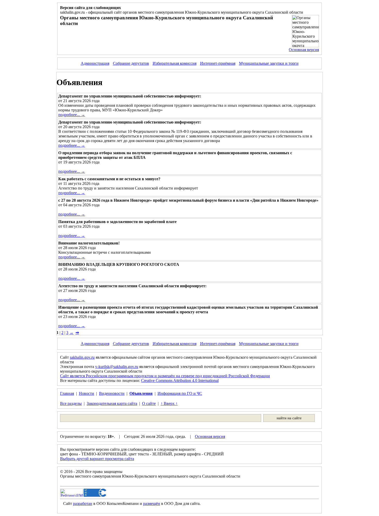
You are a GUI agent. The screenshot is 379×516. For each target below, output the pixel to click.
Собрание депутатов (131, 63)
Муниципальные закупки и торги (269, 63)
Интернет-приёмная (217, 63)
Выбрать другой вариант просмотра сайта (97, 458)
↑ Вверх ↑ (169, 403)
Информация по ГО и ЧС (180, 393)
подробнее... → (71, 114)
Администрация (95, 63)
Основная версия (304, 49)
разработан (82, 503)
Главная (67, 393)
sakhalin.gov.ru (82, 357)
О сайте (149, 403)
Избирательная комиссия (174, 63)
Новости (86, 393)
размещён (151, 503)
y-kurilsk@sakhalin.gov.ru (116, 366)
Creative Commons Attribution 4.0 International (180, 380)
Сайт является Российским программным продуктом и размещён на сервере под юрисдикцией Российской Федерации (165, 376)
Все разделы (71, 403)
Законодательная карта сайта (112, 403)
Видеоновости (112, 393)
